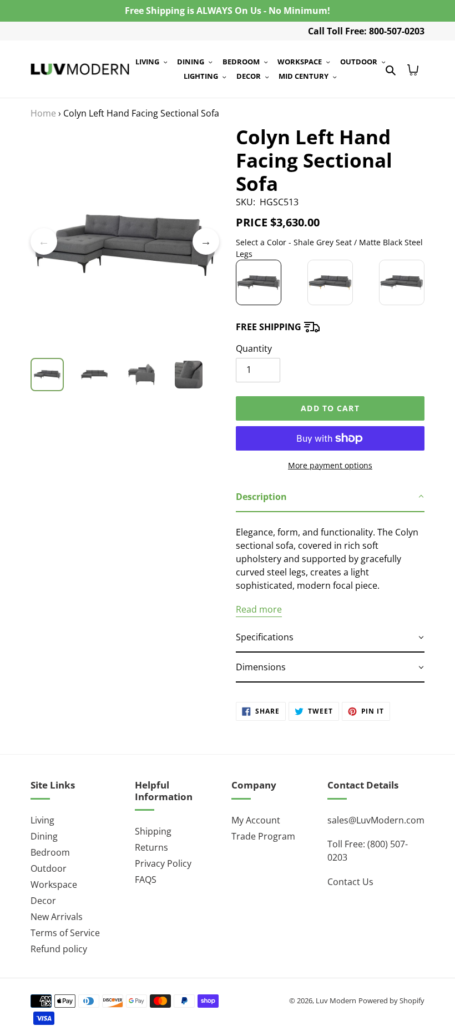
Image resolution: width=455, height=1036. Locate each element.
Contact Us (350, 882)
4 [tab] (149, 352)
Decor (43, 901)
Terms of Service (65, 933)
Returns (151, 847)
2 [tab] (116, 352)
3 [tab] (133, 352)
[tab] (330, 497)
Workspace (54, 884)
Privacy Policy (163, 863)
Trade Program (263, 836)
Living (42, 820)
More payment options (330, 465)
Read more (259, 609)
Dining (44, 836)
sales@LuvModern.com (375, 820)
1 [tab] (99, 352)
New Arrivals (57, 917)
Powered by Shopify (391, 1000)
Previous (44, 241)
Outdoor (49, 868)
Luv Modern (336, 1000)
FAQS (145, 879)
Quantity (254, 348)
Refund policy (59, 949)
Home (43, 113)
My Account (255, 820)
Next (206, 241)
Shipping (153, 831)
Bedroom (50, 852)
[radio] (258, 282)
